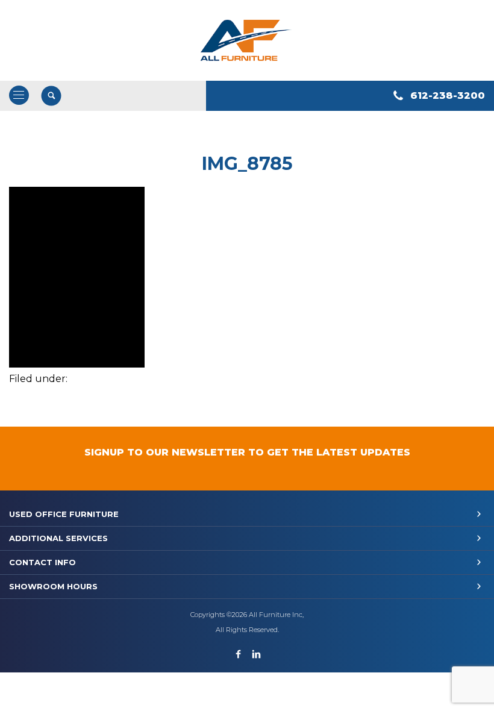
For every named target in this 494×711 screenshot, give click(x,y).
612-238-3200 (447, 95)
